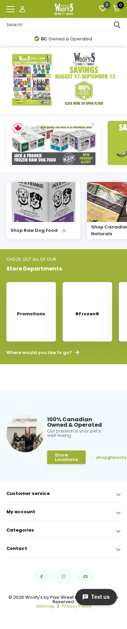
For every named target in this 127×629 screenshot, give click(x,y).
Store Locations (66, 457)
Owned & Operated (66, 39)
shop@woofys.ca (106, 457)
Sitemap (45, 606)
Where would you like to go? (39, 352)
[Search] (117, 24)
